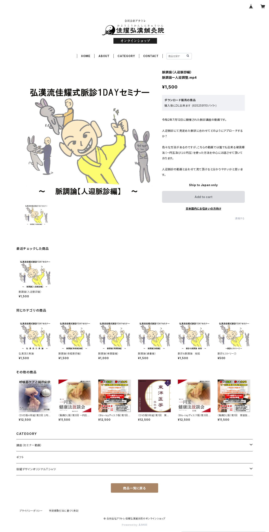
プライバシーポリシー (31, 510)
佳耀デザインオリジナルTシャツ (36, 469)
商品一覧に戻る (134, 488)
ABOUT (103, 56)
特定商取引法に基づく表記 (64, 510)
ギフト (20, 457)
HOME (85, 56)
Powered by (130, 524)
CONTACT (151, 56)
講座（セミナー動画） (29, 445)
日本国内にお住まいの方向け (203, 208)
